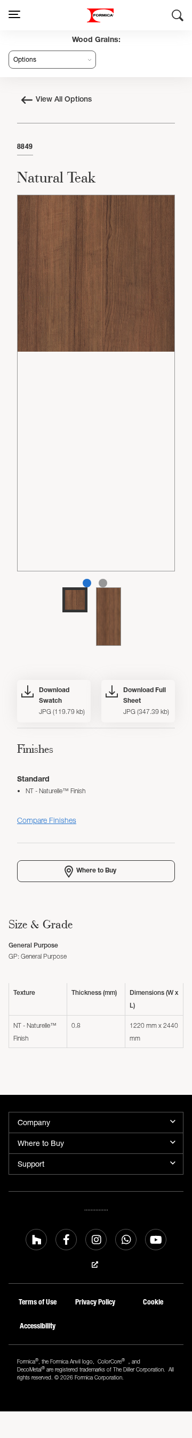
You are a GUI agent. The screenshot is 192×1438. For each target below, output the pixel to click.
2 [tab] (103, 583)
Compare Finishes (46, 820)
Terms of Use (38, 1302)
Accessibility (37, 1326)
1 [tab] (87, 583)
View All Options (64, 100)
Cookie (153, 1302)
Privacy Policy (95, 1302)
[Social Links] (36, 1239)
